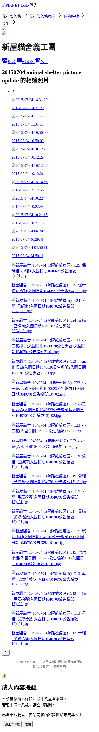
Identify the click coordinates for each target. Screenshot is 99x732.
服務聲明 (59, 666)
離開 (28, 724)
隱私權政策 (41, 666)
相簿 (12, 62)
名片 (44, 62)
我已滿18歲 (12, 724)
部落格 (28, 62)
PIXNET (32, 662)
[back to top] (6, 653)
